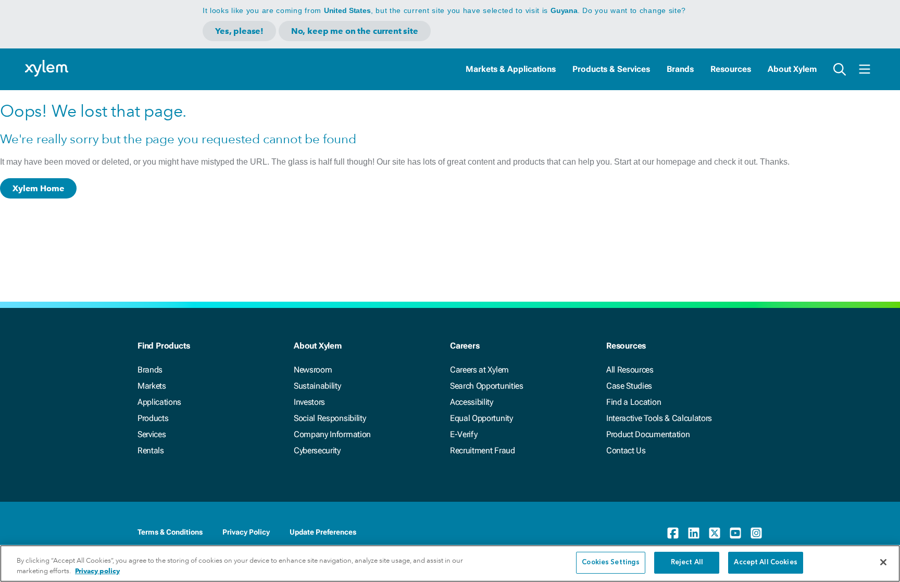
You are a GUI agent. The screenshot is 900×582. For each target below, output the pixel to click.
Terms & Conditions (170, 532)
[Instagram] (756, 533)
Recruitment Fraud (482, 450)
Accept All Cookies (765, 562)
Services (152, 434)
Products (153, 418)
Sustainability (317, 386)
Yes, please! (239, 31)
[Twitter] (714, 533)
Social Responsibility (330, 418)
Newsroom (313, 370)
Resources (730, 69)
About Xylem (792, 69)
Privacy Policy (246, 532)
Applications (159, 402)
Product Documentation (648, 434)
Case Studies (629, 386)
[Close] (883, 562)
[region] (450, 563)
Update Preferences (323, 532)
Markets (152, 386)
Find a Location (633, 402)
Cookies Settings (611, 562)
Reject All (687, 562)
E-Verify (463, 434)
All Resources (630, 370)
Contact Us (626, 450)
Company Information (332, 434)
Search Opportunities (486, 386)
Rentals (151, 450)
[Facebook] (673, 533)
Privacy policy (97, 570)
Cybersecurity (317, 450)
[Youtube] (735, 533)
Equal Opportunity (481, 418)
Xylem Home (38, 188)
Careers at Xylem (479, 370)
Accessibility (471, 402)
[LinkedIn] (694, 533)
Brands (680, 69)
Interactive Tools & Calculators (659, 418)
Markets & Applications (511, 69)
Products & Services (611, 69)
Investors (309, 402)
